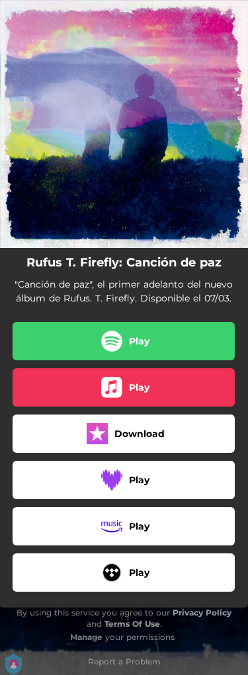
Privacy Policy (202, 612)
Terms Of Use (132, 624)
